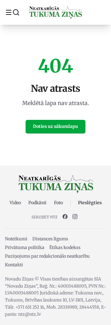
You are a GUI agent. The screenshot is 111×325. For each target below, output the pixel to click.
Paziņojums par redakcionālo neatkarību (47, 256)
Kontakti (14, 265)
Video (15, 202)
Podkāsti (37, 202)
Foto (58, 202)
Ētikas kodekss (64, 247)
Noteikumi (16, 239)
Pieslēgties (90, 202)
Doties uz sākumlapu (55, 126)
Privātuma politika (24, 247)
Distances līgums (50, 239)
